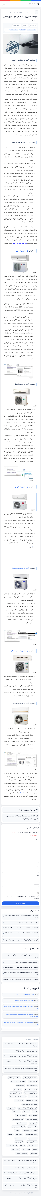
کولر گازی (22, 30)
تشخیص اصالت (31, 30)
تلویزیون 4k (26, 1112)
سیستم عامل (19, 1134)
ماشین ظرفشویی (19, 1142)
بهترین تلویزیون (33, 1097)
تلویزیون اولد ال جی (21, 1115)
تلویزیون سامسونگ (18, 1119)
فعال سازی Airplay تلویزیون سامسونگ (25, 994)
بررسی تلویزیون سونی (15, 1093)
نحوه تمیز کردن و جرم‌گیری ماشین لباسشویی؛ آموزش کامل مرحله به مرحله (21, 917)
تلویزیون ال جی (33, 1115)
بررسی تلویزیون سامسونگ (30, 1093)
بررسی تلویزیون (17, 1089)
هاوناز (36, 1006)
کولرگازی (35, 1149)
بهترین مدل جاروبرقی (31, 1100)
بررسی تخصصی (20, 1085)
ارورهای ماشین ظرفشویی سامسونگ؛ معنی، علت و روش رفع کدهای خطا (21, 934)
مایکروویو (22, 1146)
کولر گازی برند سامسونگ (20, 568)
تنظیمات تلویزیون (32, 1127)
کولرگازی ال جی (26, 1149)
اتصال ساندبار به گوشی (14, 1078)
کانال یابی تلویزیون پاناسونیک (28, 810)
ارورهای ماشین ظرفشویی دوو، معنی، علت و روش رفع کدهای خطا (21, 928)
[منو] (4, 4)
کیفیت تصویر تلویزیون (21, 1153)
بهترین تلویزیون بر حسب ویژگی (18, 1097)
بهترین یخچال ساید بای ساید (30, 1104)
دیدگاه (37, 839)
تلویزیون (35, 1112)
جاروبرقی (17, 1130)
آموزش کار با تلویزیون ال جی (30, 1078)
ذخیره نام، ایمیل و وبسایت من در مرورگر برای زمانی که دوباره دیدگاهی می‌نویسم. (23, 897)
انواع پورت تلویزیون (32, 1085)
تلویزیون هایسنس (21, 1123)
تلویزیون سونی (33, 1123)
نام (38, 866)
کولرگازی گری (34, 1153)
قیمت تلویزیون (33, 1138)
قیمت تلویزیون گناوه (32, 1142)
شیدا (36, 994)
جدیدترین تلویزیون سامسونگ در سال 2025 (26, 923)
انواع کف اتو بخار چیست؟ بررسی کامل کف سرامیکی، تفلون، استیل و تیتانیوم (22, 817)
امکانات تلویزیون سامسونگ (18, 1081)
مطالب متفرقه (13, 30)
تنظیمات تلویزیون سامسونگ (30, 1130)
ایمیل (37, 875)
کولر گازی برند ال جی (21, 487)
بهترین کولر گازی (19, 1100)
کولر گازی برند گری (22, 251)
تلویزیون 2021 (16, 1112)
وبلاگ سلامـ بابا (34, 4)
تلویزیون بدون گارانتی (31, 1119)
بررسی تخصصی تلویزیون (31, 1089)
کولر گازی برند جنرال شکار (20, 651)
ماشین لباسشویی (32, 1146)
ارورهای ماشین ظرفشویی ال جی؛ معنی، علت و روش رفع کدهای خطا (21, 940)
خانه (37, 12)
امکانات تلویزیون (33, 1081)
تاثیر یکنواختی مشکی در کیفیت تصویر (27, 1108)
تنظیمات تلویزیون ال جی (18, 1127)
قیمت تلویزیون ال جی (20, 1138)
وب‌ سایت (36, 884)
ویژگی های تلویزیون (12, 1146)
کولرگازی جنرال (15, 1149)
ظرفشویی (10, 1134)
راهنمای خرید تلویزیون (31, 1134)
